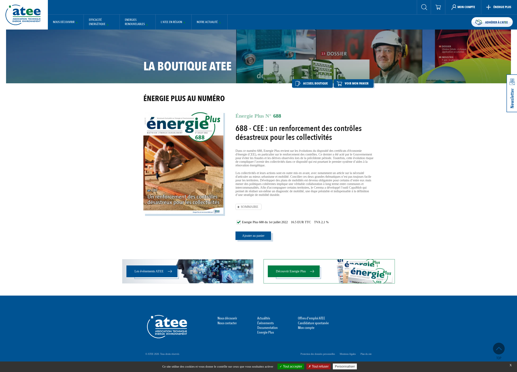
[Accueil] (23, 15)
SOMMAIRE (249, 206)
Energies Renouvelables (135, 22)
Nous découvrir (64, 22)
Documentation (267, 328)
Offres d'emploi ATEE (311, 318)
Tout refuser (320, 366)
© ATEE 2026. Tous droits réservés (162, 354)
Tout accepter (292, 366)
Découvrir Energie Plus (291, 271)
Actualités (263, 318)
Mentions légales (348, 354)
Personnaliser (345, 366)
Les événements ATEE (149, 271)
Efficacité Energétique (97, 22)
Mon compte (306, 328)
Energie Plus (265, 333)
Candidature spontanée (313, 323)
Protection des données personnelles (318, 354)
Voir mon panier (357, 83)
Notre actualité (207, 22)
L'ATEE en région (171, 22)
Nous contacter (227, 323)
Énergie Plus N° (253, 116)
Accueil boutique (315, 83)
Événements (265, 323)
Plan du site (366, 354)
